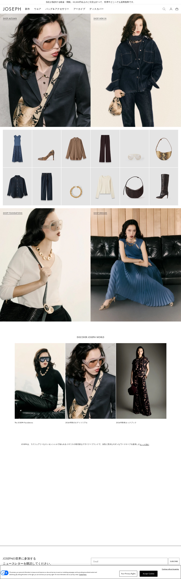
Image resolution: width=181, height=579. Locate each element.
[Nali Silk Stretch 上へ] (105, 186)
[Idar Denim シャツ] (17, 186)
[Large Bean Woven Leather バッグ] (134, 186)
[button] (37, 8)
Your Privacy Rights (128, 573)
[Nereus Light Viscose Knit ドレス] (17, 148)
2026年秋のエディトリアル (76, 423)
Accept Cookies (149, 573)
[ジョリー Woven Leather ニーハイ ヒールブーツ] (163, 186)
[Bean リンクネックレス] (75, 186)
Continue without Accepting (170, 569)
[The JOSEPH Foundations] (40, 381)
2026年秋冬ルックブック (126, 423)
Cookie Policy (83, 574)
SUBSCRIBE (174, 561)
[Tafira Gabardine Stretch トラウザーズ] (105, 148)
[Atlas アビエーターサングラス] (134, 148)
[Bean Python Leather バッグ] (163, 148)
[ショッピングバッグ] (177, 9)
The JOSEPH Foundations (24, 423)
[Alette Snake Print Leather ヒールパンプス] (46, 148)
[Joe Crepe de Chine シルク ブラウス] (75, 148)
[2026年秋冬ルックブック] (141, 381)
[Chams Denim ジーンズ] (46, 186)
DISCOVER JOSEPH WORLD (90, 337)
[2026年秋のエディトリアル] (90, 381)
